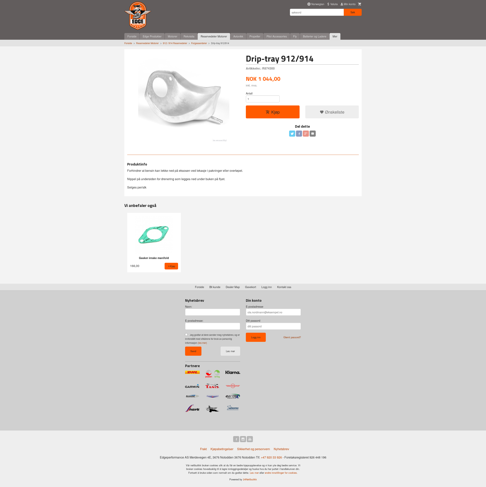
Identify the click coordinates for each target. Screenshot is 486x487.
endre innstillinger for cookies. (281, 472)
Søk (352, 12)
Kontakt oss (284, 287)
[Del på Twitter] (292, 134)
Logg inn (266, 287)
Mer (335, 36)
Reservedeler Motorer (214, 36)
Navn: (188, 306)
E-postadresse (254, 306)
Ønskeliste (334, 112)
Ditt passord (253, 320)
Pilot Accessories (277, 36)
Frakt (203, 449)
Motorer (172, 36)
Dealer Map (233, 287)
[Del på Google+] (306, 134)
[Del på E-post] (313, 134)
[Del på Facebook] (299, 134)
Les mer (230, 351)
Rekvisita (189, 36)
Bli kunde (214, 287)
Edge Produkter (152, 36)
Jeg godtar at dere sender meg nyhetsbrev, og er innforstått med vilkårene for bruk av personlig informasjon (212, 338)
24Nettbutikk (250, 479)
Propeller (254, 36)
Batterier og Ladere (314, 36)
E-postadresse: (194, 320)
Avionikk (238, 36)
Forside (131, 36)
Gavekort (250, 287)
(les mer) (202, 342)
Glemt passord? (292, 337)
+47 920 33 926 (271, 457)
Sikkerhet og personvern (253, 449)
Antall (249, 93)
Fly (295, 36)
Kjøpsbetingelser (222, 449)
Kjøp (275, 112)
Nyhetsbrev (281, 449)
